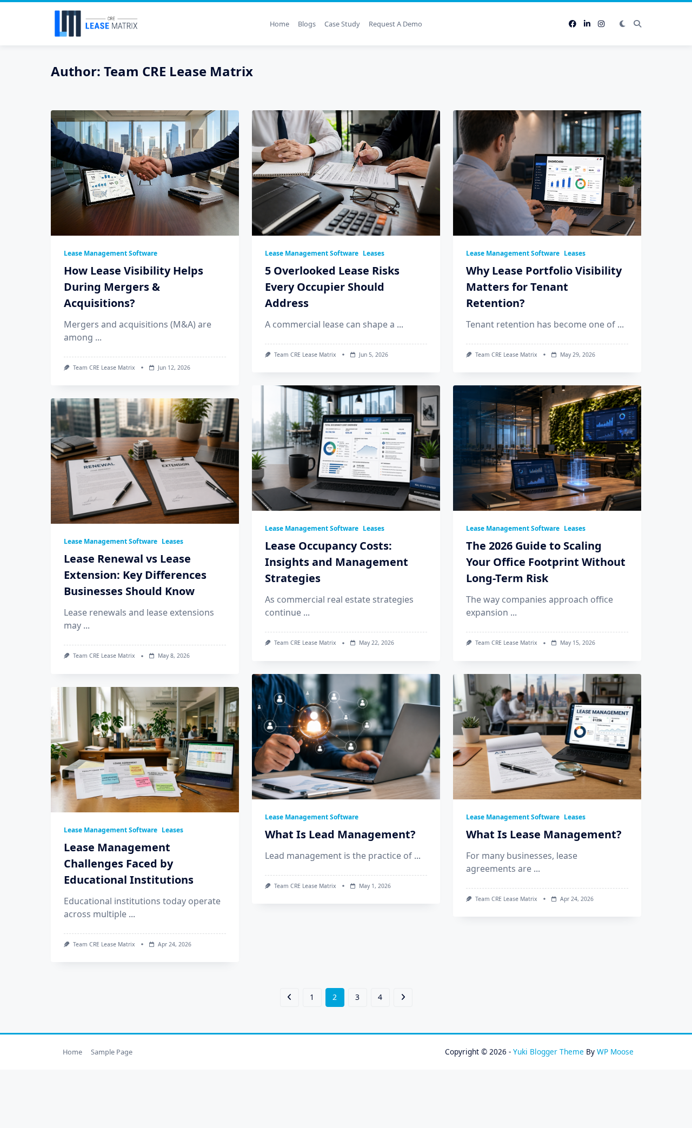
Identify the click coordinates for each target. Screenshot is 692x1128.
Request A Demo (395, 24)
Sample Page (111, 1051)
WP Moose (615, 1051)
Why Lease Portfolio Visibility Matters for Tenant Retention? (544, 286)
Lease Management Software (110, 253)
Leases (373, 253)
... (98, 337)
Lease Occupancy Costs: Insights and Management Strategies (336, 561)
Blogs (307, 24)
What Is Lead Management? (340, 834)
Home (279, 24)
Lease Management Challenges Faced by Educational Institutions (129, 863)
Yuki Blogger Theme (548, 1051)
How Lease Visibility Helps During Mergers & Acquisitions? (133, 286)
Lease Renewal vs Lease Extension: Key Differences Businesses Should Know (135, 574)
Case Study (342, 24)
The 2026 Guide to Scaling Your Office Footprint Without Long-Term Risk (546, 561)
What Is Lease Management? (544, 834)
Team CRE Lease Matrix (104, 367)
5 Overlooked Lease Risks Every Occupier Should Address (332, 286)
